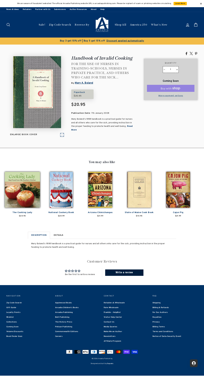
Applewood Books (63, 303)
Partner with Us (42, 9)
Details (58, 235)
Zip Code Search (60, 24)
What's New (159, 24)
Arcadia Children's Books (67, 307)
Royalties (157, 317)
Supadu (110, 364)
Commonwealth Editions (66, 331)
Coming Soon (12, 327)
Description (39, 235)
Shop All (120, 24)
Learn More (180, 4)
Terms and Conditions (163, 331)
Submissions (60, 9)
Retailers (27, 9)
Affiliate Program (112, 341)
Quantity (171, 63)
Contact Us (109, 322)
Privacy (156, 322)
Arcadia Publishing (64, 312)
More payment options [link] (170, 95)
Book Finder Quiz (14, 336)
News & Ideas (12, 9)
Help (102, 9)
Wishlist (10, 317)
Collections (11, 322)
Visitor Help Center (113, 317)
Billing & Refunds (161, 307)
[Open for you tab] (194, 363)
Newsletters (110, 336)
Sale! (42, 24)
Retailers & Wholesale (114, 303)
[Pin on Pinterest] (196, 53)
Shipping (157, 303)
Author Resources (78, 9)
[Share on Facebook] (186, 53)
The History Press (63, 322)
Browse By (82, 24)
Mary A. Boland (84, 83)
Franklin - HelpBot (112, 312)
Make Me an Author (113, 331)
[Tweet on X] (191, 53)
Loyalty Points (13, 312)
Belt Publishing (62, 317)
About (94, 9)
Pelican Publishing (63, 327)
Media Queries (110, 327)
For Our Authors (160, 312)
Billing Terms (159, 327)
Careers (58, 336)
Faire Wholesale (111, 307)
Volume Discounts (14, 331)
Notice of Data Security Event (167, 336)
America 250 (138, 24)
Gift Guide (11, 307)
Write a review (124, 272)
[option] (102, 41)
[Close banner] (201, 3)
